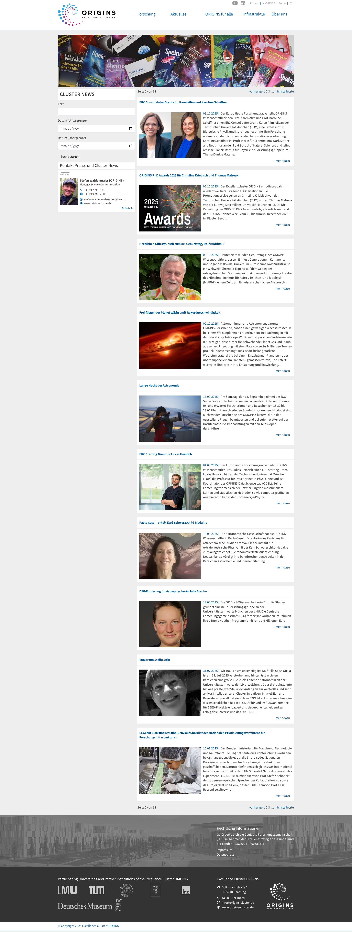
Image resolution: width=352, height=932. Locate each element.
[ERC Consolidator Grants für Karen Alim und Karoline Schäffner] (170, 135)
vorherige (256, 91)
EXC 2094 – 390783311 (249, 844)
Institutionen (129, 886)
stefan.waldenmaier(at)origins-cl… (105, 200)
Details (128, 208)
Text (61, 104)
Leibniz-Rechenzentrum (193, 890)
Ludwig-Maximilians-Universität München (72, 890)
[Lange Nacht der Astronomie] (170, 418)
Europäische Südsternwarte (161, 888)
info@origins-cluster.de (238, 902)
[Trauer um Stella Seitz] (170, 692)
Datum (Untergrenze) (72, 120)
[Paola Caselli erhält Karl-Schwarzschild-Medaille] (170, 555)
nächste (280, 91)
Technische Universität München (104, 890)
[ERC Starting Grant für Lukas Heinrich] (170, 487)
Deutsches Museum (71, 901)
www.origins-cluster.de (97, 203)
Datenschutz (225, 854)
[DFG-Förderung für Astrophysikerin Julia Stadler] (170, 624)
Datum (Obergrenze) (72, 138)
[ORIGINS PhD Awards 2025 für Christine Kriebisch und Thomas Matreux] (170, 208)
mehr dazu (282, 161)
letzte (290, 91)
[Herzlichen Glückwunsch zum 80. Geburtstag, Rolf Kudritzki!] (170, 276)
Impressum (224, 850)
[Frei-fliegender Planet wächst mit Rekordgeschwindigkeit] (170, 345)
